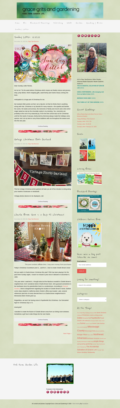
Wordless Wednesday (88, 352)
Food (102, 318)
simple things (98, 341)
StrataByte (85, 403)
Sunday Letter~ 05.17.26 (84, 121)
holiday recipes (102, 320)
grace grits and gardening (60, 10)
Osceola (101, 338)
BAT (95, 312)
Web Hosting (76, 403)
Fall (89, 318)
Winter (79, 352)
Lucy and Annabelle (82, 327)
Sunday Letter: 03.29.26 (84, 124)
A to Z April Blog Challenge (83, 312)
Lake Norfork (101, 323)
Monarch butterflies (100, 331)
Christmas (85, 315)
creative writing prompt (95, 315)
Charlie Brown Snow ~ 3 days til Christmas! (39, 214)
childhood (79, 315)
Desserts (85, 318)
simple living (90, 341)
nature (91, 334)
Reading (79, 341)
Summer (94, 344)
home (78, 323)
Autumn (92, 312)
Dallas (79, 318)
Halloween (87, 320)
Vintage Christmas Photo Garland (32, 139)
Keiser (94, 323)
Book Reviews (101, 312)
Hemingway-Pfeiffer (94, 320)
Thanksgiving (83, 347)
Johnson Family (89, 323)
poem (105, 338)
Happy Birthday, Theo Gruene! (86, 119)
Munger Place (82, 334)
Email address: (81, 261)
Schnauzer (84, 341)
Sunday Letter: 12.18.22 (27, 37)
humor (82, 323)
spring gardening (86, 344)
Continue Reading (43, 126)
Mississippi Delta (90, 331)
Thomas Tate (100, 350)
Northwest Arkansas (93, 338)
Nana (89, 334)
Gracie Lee (80, 320)
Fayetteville (95, 318)
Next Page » (67, 333)
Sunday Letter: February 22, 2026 (86, 126)
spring (79, 344)
